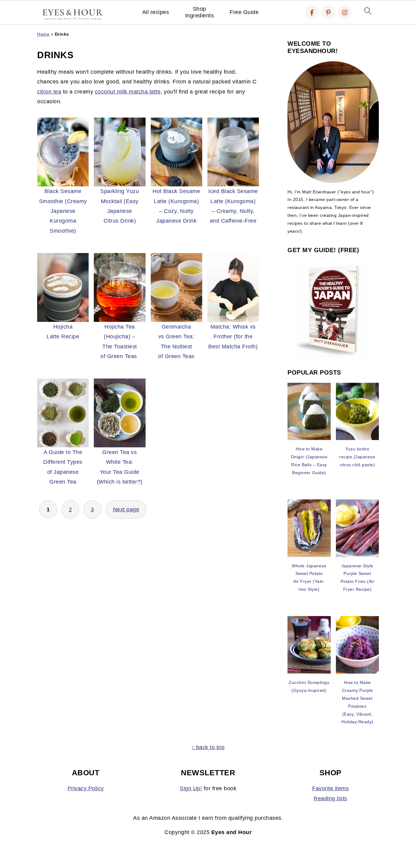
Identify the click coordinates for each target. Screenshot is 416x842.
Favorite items (330, 788)
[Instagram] (345, 12)
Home (43, 34)
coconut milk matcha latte (128, 92)
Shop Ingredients (199, 12)
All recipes (155, 12)
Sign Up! (191, 788)
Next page (126, 509)
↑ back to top (208, 747)
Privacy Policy (86, 788)
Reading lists (330, 798)
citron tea (49, 92)
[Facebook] (312, 12)
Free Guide (244, 12)
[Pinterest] (328, 12)
